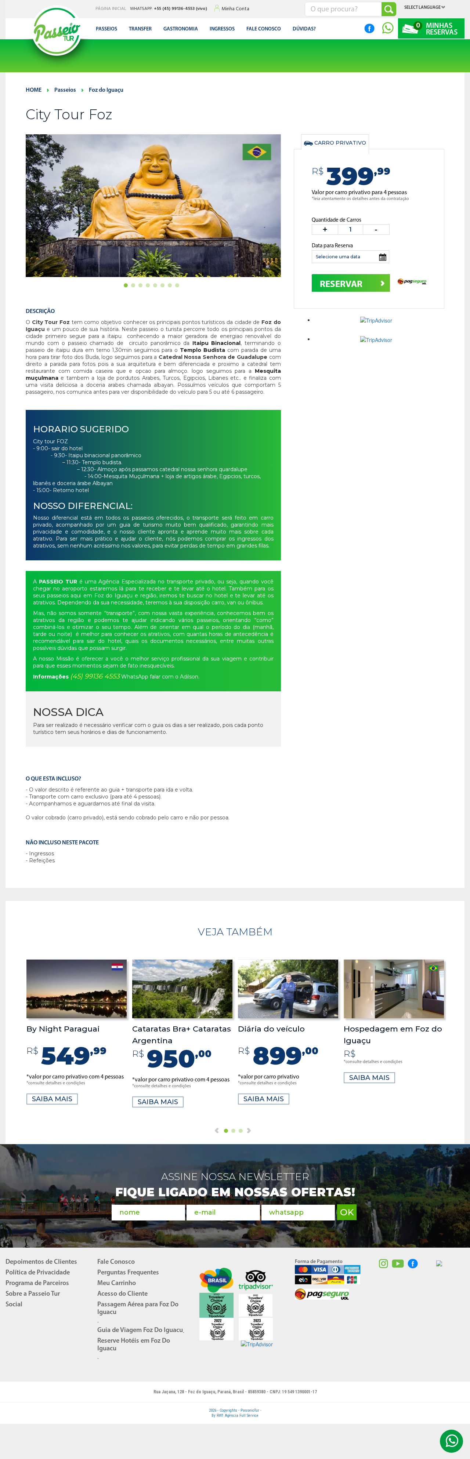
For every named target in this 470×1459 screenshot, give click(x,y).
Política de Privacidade (38, 1273)
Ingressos (222, 29)
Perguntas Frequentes (128, 1273)
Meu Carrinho (116, 1283)
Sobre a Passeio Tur (33, 1294)
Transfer (140, 29)
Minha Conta (235, 9)
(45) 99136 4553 (95, 676)
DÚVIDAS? (304, 29)
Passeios (106, 29)
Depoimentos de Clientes (41, 1262)
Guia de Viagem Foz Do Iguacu (140, 1330)
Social (14, 1305)
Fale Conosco (116, 1262)
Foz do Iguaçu (106, 90)
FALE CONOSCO (263, 29)
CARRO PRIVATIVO (339, 142)
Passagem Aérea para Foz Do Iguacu (137, 1309)
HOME (33, 90)
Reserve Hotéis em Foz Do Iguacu (133, 1345)
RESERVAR (341, 284)
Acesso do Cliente (122, 1294)
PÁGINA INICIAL (110, 9)
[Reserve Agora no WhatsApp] (383, 28)
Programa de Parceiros (37, 1283)
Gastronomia (180, 29)
